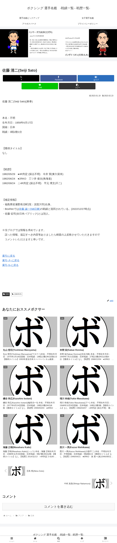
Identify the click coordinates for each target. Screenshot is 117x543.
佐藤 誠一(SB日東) (29, 209)
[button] (77, 86)
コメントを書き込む (58, 506)
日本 (7, 294)
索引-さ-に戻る (10, 260)
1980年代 (18, 294)
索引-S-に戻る (10, 265)
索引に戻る (8, 255)
